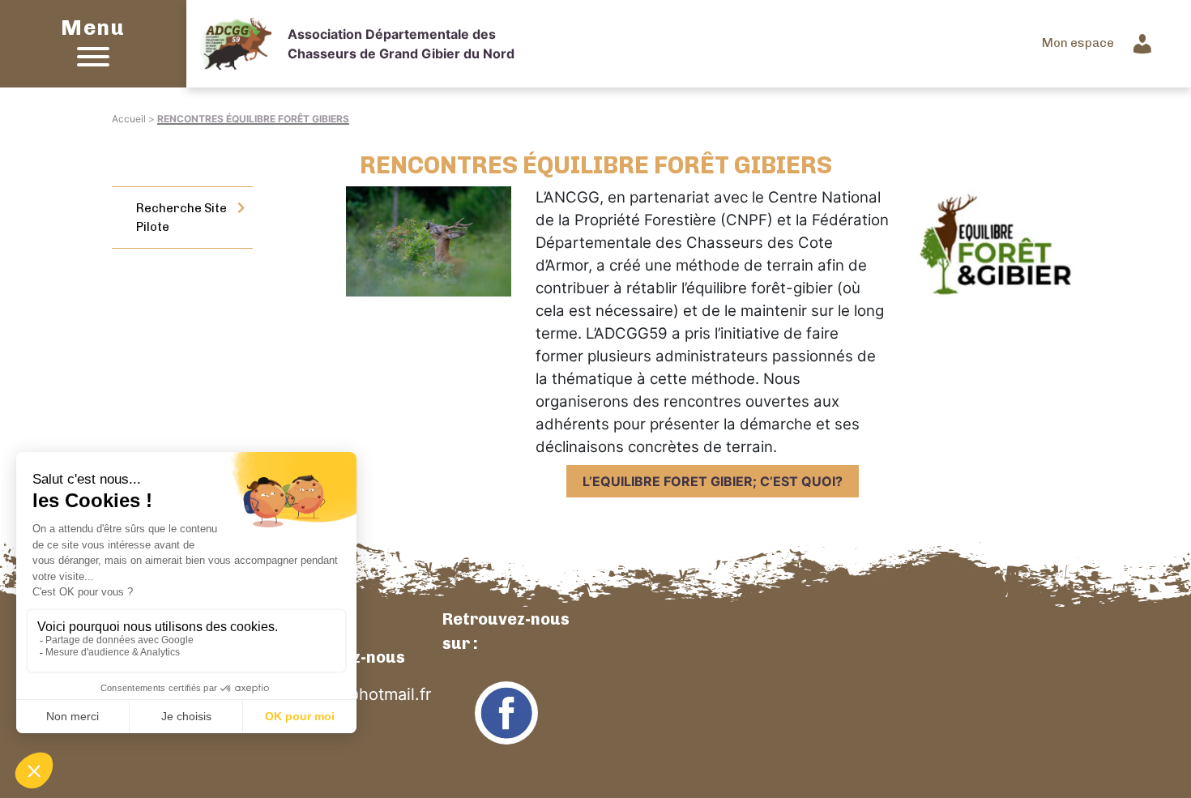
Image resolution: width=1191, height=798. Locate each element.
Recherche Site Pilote (181, 217)
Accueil (129, 119)
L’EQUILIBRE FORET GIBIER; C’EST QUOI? (713, 481)
